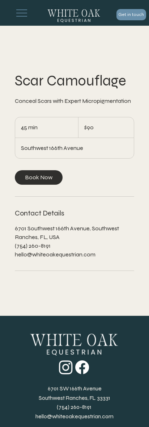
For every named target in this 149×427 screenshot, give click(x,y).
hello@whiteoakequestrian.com (74, 416)
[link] (39, 177)
